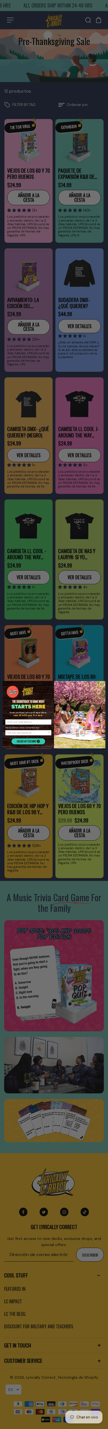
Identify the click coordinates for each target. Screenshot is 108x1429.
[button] (28, 741)
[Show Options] (49, 732)
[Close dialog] (102, 684)
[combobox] (27, 732)
